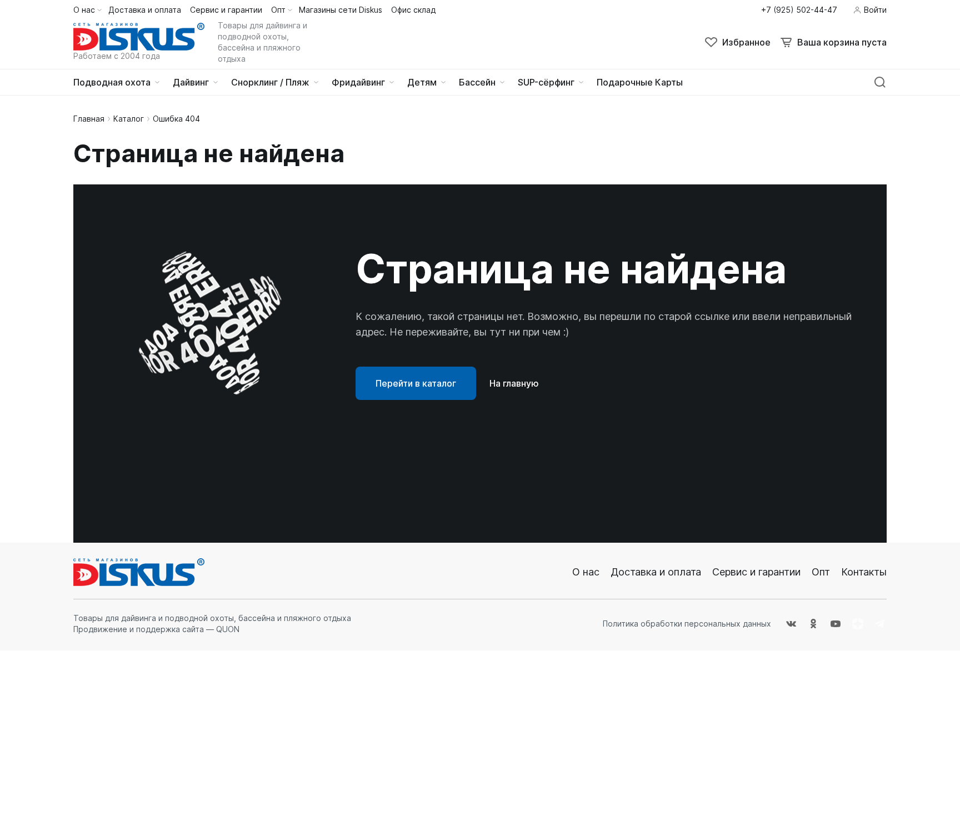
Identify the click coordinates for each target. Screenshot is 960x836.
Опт (821, 572)
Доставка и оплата (656, 572)
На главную (514, 383)
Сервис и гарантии (756, 572)
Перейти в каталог (416, 383)
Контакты (864, 572)
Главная (88, 118)
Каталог (128, 118)
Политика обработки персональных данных (687, 623)
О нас (585, 572)
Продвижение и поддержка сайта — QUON (156, 629)
